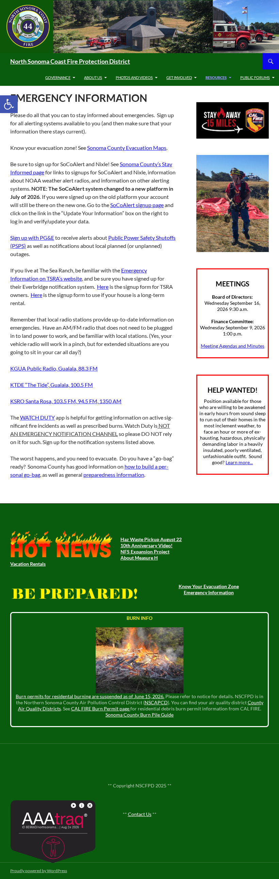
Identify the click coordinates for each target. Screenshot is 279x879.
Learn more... (239, 462)
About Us (93, 77)
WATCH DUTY (37, 417)
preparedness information (113, 474)
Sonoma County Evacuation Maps (126, 147)
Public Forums (255, 77)
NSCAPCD (156, 702)
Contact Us (139, 814)
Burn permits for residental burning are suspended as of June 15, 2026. (90, 696)
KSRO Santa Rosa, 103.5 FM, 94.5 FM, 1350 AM (65, 401)
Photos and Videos (134, 77)
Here (103, 286)
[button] (9, 104)
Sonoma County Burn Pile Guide (139, 715)
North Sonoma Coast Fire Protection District (70, 61)
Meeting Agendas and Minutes (232, 346)
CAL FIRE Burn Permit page (100, 708)
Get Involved (179, 77)
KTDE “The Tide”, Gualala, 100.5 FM (51, 384)
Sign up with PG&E (32, 237)
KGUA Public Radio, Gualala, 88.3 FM (54, 368)
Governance (57, 77)
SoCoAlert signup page (137, 205)
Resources (216, 77)
